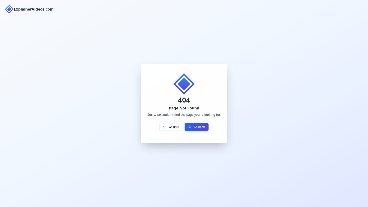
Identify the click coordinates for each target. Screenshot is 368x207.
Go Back (174, 127)
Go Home (199, 127)
